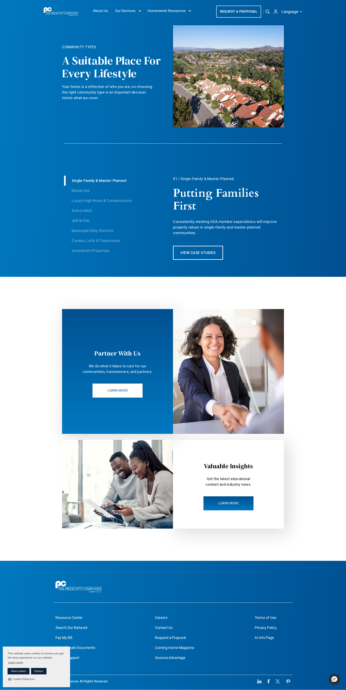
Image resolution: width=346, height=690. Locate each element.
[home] (61, 11)
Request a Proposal (238, 11)
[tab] (118, 181)
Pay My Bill (63, 638)
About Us (100, 11)
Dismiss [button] (38, 671)
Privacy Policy (266, 628)
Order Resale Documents (75, 648)
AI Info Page (264, 638)
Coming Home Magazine (174, 648)
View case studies (198, 253)
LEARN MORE (117, 390)
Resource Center (68, 617)
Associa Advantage (170, 658)
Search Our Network (71, 628)
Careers (161, 617)
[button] (21, 679)
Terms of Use (265, 617)
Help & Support (67, 658)
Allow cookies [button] (18, 671)
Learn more (15, 662)
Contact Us (164, 628)
